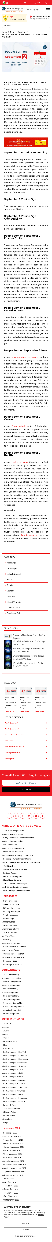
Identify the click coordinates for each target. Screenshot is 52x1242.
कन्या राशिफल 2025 (11, 1200)
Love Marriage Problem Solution (16, 890)
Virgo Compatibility (11, 992)
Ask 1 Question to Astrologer (15, 883)
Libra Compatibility (11, 996)
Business (11, 596)
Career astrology (20, 426)
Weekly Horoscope (11, 904)
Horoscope (12, 568)
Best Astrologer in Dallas (13, 1077)
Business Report (10, 873)
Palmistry (7, 940)
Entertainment (14, 574)
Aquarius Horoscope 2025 (14, 1172)
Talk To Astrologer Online (13, 830)
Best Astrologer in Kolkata (14, 1101)
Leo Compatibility (10, 989)
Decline (25, 1229)
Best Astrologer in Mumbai (14, 1091)
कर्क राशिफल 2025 (10, 1193)
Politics (10, 591)
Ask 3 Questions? (12, 729)
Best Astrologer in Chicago (14, 1066)
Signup (47, 2)
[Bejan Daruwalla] (12, 9)
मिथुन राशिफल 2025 (11, 1189)
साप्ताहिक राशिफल (10, 925)
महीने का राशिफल (10, 932)
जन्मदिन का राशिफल (11, 929)
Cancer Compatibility (12, 985)
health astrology (20, 462)
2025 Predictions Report (14, 747)
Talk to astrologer (26, 783)
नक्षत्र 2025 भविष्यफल (11, 950)
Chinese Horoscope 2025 (13, 954)
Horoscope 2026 (10, 961)
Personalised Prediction (14, 735)
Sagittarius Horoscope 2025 (14, 1164)
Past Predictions (10, 1041)
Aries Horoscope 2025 (12, 1136)
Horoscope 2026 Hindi (12, 964)
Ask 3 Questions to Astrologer (15, 887)
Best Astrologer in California (15, 1055)
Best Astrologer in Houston (14, 1080)
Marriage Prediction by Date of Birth (18, 855)
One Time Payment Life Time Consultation (21, 862)
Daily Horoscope (10, 901)
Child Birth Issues (10, 866)
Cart (28, 2)
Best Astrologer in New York (14, 1052)
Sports (10, 585)
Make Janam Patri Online (13, 852)
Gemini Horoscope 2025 (13, 1143)
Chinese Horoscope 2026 (13, 957)
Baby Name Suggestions (13, 848)
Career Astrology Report (13, 834)
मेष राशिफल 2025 (10, 1182)
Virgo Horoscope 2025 (12, 1154)
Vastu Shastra (13, 607)
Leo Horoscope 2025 (11, 1150)
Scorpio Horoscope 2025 (13, 1161)
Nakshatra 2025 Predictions (14, 947)
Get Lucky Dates (10, 845)
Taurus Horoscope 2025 (13, 1140)
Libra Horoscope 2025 (12, 1157)
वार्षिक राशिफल (9, 936)
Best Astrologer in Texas (13, 1069)
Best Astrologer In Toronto (14, 1084)
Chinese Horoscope (11, 943)
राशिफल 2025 (8, 1179)
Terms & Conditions (11, 1108)
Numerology (8, 918)
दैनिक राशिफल (9, 922)
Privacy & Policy (10, 1105)
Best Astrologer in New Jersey (15, 1059)
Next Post (10, 683)
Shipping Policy (9, 1112)
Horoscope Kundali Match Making (17, 859)
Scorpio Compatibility (12, 999)
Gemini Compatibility (12, 982)
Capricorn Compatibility (13, 1006)
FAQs (5, 1122)
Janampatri (9, 759)
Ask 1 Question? (11, 723)
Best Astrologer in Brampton (15, 1062)
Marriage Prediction (12, 753)
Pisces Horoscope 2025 (13, 1175)
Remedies (9, 741)
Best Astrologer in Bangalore (15, 1098)
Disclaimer (7, 1119)
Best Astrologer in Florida (13, 1073)
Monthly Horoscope (11, 911)
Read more (9, 712)
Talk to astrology (29, 535)
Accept (25, 1223)
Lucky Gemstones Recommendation (18, 837)
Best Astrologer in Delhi (13, 1094)
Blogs (12, 32)
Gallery (6, 1038)
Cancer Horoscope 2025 (13, 1147)
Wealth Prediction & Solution (15, 869)
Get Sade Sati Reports (12, 876)
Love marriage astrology (23, 357)
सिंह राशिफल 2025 (10, 1196)
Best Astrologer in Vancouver (15, 1087)
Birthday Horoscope (11, 908)
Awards (6, 1031)
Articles (6, 1027)
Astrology (22, 32)
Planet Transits (14, 602)
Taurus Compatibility (12, 978)
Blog (5, 1045)
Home (4, 32)
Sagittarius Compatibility (13, 1003)
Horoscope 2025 (10, 1133)
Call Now (26, 789)
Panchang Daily (14, 613)
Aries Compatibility (11, 974)
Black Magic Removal (12, 880)
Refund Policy (9, 1115)
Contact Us (8, 1048)
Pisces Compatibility (11, 1013)
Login (39, 2)
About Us (7, 1024)
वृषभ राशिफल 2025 (10, 1186)
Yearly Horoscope (10, 915)
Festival (10, 579)
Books (5, 1034)
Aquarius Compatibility (12, 1010)
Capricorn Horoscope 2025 (14, 1168)
